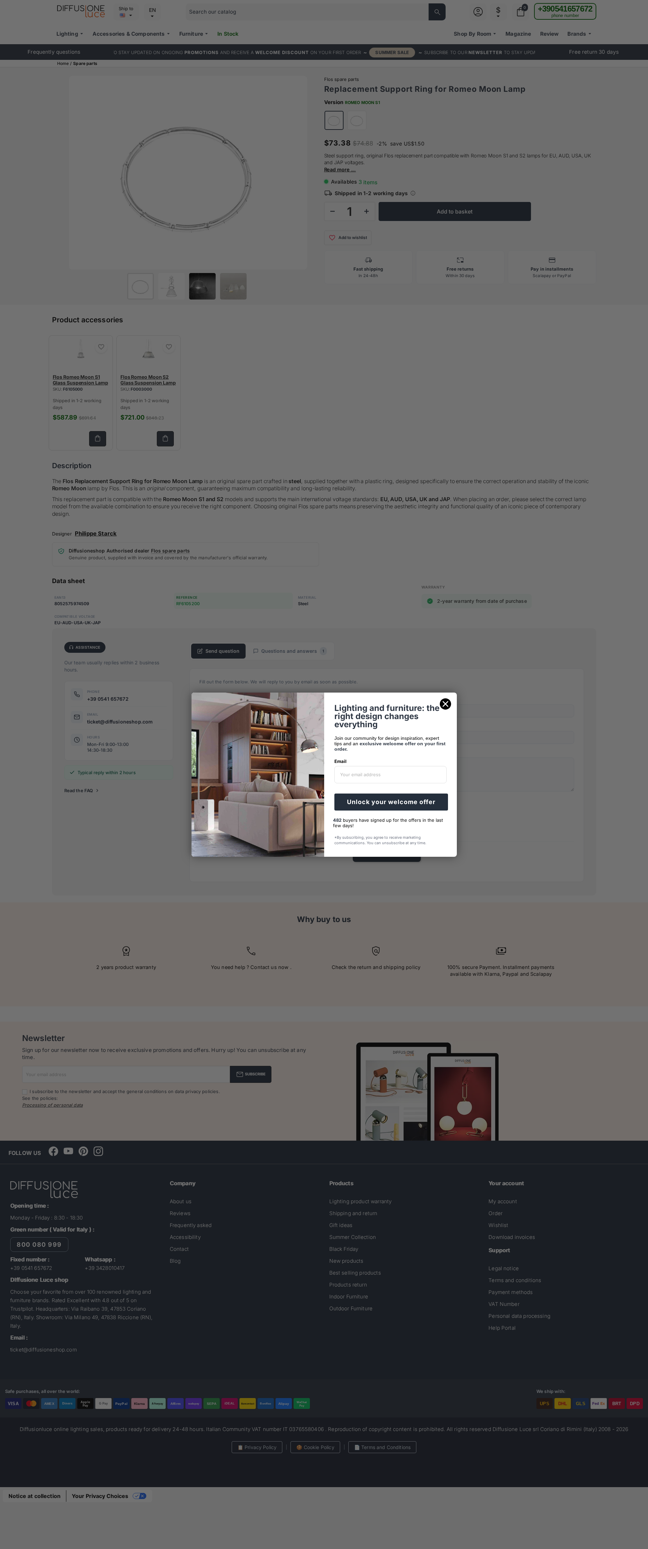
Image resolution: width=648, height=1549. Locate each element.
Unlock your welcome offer (391, 801)
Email (340, 761)
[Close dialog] (445, 704)
